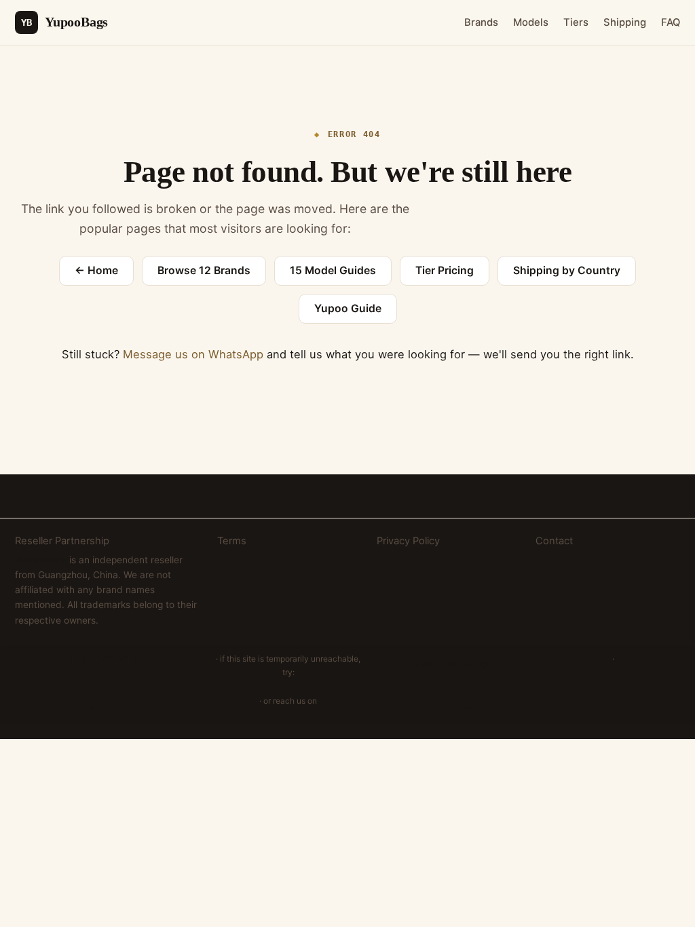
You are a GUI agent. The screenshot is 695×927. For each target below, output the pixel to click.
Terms (231, 541)
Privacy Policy (408, 541)
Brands (481, 22)
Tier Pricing (444, 270)
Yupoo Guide (347, 308)
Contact (554, 541)
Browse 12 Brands (203, 270)
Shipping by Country (566, 270)
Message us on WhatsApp (193, 354)
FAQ (670, 22)
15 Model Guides (333, 270)
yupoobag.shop (451, 664)
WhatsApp (450, 706)
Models (530, 22)
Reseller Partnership (62, 541)
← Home (96, 270)
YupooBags (64, 21)
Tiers (575, 22)
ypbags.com (104, 706)
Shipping (624, 22)
